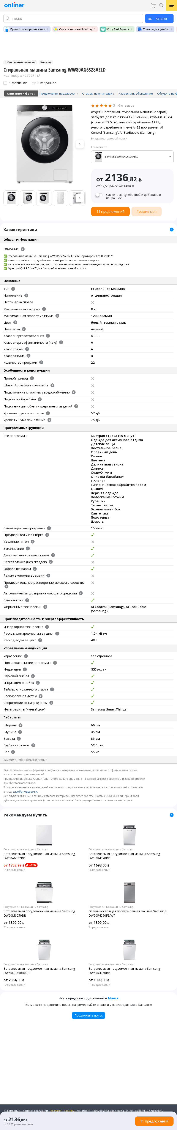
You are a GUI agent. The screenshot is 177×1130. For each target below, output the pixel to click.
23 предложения (14, 927)
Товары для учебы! (156, 29)
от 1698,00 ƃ (98, 865)
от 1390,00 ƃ (13, 922)
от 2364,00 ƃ (13, 980)
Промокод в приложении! (27, 29)
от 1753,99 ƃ (13, 865)
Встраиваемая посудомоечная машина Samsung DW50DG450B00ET (39, 970)
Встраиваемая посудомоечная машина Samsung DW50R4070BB (124, 856)
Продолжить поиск (88, 1015)
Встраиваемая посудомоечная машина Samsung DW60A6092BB (39, 856)
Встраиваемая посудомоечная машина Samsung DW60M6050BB (39, 913)
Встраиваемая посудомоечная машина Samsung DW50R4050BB (124, 970)
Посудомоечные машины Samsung (25, 849)
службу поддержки (25, 791)
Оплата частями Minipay (76, 29)
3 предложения (98, 927)
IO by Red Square (117, 29)
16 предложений (99, 869)
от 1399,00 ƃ (98, 922)
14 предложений (14, 869)
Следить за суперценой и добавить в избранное (133, 196)
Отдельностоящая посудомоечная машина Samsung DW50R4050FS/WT (127, 913)
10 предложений (14, 984)
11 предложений (99, 984)
